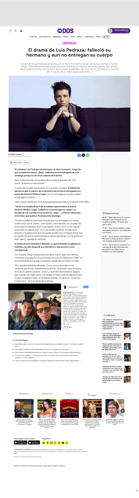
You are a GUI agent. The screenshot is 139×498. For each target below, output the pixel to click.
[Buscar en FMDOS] (16, 30)
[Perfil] (21, 30)
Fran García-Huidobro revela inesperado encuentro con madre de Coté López (42, 349)
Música (66, 37)
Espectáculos (44, 37)
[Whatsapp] (66, 442)
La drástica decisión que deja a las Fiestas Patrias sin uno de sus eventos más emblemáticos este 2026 (69, 422)
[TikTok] (59, 442)
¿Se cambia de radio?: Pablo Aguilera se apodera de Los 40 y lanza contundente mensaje (24, 422)
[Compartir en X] (83, 155)
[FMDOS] (65, 31)
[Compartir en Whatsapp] (87, 155)
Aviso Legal (46, 466)
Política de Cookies (20, 466)
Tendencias (56, 37)
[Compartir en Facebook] (79, 155)
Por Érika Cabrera (15, 154)
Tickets (98, 37)
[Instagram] (51, 442)
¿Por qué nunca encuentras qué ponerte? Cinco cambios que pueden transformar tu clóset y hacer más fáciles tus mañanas (92, 423)
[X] (55, 442)
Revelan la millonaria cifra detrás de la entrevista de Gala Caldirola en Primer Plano (112, 379)
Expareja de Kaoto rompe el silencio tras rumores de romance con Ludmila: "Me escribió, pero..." (113, 369)
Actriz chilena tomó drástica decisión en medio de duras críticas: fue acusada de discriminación (47, 352)
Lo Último (33, 37)
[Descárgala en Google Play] (20, 442)
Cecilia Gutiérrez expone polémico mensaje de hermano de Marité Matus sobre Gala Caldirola (47, 361)
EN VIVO (106, 37)
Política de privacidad (35, 466)
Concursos (89, 37)
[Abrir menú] (10, 31)
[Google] (43, 442)
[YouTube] (63, 442)
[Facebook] (47, 442)
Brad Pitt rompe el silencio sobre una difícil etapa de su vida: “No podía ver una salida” (115, 422)
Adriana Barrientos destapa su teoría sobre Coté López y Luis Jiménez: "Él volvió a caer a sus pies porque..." (113, 358)
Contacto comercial (58, 466)
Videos (79, 37)
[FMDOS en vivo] (110, 31)
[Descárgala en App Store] (34, 442)
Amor (73, 37)
